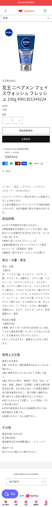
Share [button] (8, 171)
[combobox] (26, 18)
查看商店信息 (11, 156)
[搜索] (48, 18)
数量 (4, 114)
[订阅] (42, 481)
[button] (6, 11)
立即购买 (26, 139)
